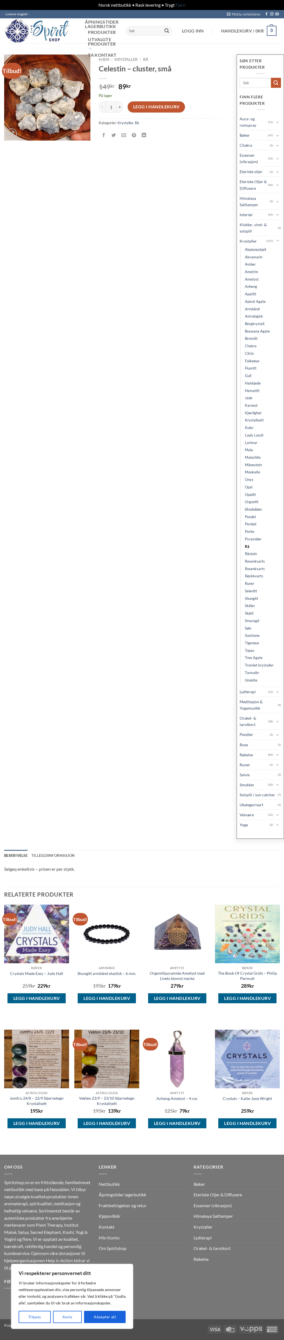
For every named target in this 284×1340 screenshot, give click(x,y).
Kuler (249, 427)
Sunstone (252, 635)
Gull (248, 375)
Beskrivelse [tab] (15, 855)
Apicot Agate (255, 301)
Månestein (253, 465)
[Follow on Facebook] (266, 14)
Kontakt (107, 1226)
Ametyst (252, 279)
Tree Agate (254, 657)
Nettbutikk (109, 1184)
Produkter (102, 32)
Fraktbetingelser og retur (122, 1205)
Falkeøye (252, 361)
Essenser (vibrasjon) (249, 158)
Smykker (247, 784)
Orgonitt (251, 502)
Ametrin (251, 272)
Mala (249, 450)
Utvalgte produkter (102, 41)
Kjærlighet (253, 413)
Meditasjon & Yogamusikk (251, 704)
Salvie (245, 774)
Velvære (247, 814)
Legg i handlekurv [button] (36, 998)
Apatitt (250, 294)
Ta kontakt (102, 55)
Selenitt (251, 591)
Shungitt (251, 598)
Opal (248, 487)
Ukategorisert (251, 804)
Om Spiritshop (112, 1248)
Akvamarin (253, 257)
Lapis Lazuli (254, 435)
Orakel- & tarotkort (248, 721)
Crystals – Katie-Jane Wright (247, 1098)
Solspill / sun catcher (257, 794)
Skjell (249, 613)
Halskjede (253, 383)
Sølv (248, 628)
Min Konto (109, 1237)
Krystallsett (254, 420)
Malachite (253, 457)
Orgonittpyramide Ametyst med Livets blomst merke (177, 976)
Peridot (251, 524)
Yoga (244, 824)
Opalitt (250, 494)
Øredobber (253, 509)
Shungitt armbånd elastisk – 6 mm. (106, 973)
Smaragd (252, 620)
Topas (249, 650)
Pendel (250, 517)
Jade (248, 398)
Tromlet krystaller (259, 665)
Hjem (104, 59)
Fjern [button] (181, 5)
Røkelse (246, 754)
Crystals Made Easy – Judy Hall (36, 973)
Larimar (251, 442)
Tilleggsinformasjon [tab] (53, 855)
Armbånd (252, 309)
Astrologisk (254, 316)
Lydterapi (248, 691)
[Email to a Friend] (123, 135)
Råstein (251, 554)
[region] (72, 1296)
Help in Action (59, 1260)
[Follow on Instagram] (271, 14)
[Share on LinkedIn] (143, 135)
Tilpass (34, 1316)
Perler (250, 531)
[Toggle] (277, 122)
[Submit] (166, 31)
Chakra (246, 145)
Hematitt (252, 390)
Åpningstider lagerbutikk (101, 24)
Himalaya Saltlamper (249, 201)
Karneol (251, 405)
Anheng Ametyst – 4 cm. (177, 1098)
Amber (250, 264)
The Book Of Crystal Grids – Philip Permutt (247, 976)
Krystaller (126, 59)
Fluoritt (251, 368)
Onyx (249, 479)
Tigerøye (252, 643)
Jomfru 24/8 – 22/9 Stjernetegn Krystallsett (37, 1101)
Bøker (245, 135)
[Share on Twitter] (113, 135)
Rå (145, 59)
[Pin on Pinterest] (133, 135)
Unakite (251, 680)
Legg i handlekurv (156, 106)
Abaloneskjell (255, 249)
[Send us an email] (277, 14)
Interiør (246, 214)
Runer (249, 583)
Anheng (251, 286)
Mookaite (252, 472)
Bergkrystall (254, 323)
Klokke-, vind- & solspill (253, 227)
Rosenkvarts (255, 561)
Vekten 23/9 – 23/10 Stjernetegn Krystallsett (107, 1101)
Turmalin (252, 672)
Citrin (249, 353)
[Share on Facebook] (103, 135)
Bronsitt (251, 338)
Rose (244, 744)
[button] (244, 14)
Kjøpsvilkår (109, 1216)
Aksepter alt (105, 1316)
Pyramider (253, 539)
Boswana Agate (257, 331)
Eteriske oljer (251, 171)
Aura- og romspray (248, 122)
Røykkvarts (254, 576)
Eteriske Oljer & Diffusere (253, 184)
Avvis (67, 1316)
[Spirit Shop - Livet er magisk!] (38, 30)
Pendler (246, 734)
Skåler (250, 605)
